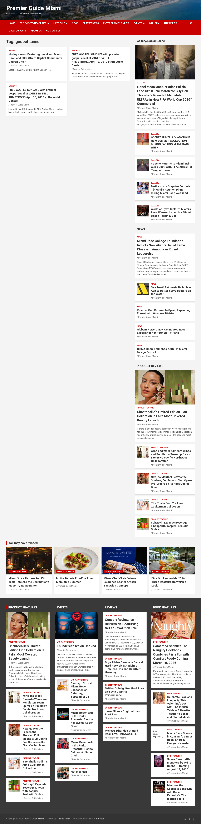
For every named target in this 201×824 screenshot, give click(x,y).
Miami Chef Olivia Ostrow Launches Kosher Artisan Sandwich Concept (120, 582)
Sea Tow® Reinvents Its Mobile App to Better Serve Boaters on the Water (171, 291)
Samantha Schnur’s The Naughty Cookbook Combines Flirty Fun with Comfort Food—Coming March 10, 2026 (171, 654)
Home (12, 23)
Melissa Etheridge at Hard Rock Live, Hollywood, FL (121, 732)
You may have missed (23, 543)
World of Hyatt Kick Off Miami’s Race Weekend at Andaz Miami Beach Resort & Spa (171, 212)
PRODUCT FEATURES (22, 607)
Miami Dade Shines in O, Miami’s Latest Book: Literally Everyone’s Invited (179, 738)
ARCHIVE (12, 51)
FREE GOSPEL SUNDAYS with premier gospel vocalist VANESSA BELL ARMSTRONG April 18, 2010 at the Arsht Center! (97, 60)
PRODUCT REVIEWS (150, 366)
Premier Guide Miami (34, 8)
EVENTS (137, 23)
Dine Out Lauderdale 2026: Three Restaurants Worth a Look (168, 582)
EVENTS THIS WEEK (17, 571)
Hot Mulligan (79, 771)
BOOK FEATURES (164, 607)
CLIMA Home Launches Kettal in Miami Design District (162, 350)
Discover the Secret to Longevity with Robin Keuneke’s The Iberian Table (179, 792)
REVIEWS (111, 607)
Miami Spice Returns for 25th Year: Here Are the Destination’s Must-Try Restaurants (29, 582)
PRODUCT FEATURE (145, 408)
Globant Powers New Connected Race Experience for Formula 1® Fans (161, 331)
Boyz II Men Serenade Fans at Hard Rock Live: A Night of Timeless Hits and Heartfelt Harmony (124, 667)
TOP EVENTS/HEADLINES (32, 23)
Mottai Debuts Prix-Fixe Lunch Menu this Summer (75, 580)
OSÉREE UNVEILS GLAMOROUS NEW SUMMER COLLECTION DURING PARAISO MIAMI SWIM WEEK (170, 142)
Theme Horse (63, 818)
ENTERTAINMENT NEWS (116, 23)
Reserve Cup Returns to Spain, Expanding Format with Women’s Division (163, 311)
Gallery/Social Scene (151, 41)
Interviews (170, 23)
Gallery (141, 83)
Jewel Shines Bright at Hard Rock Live (123, 713)
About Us (36, 30)
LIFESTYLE (59, 23)
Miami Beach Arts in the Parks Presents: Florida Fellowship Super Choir (82, 719)
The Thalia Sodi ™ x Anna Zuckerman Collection (167, 504)
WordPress (99, 818)
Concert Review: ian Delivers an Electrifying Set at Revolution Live (121, 624)
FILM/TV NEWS (91, 23)
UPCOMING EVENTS (65, 642)
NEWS (75, 23)
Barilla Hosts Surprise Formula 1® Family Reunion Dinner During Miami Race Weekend (170, 190)
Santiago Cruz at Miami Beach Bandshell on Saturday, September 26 (81, 690)
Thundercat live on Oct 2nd (76, 646)
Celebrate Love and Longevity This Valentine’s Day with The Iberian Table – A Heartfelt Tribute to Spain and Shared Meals (179, 707)
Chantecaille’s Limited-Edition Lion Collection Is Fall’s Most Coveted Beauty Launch (162, 416)
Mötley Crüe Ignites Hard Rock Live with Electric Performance (124, 692)
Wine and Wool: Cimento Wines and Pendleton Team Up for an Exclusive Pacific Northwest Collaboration (171, 456)
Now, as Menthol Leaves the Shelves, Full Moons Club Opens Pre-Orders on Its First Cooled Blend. (171, 482)
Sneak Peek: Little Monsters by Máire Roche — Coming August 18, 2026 (179, 764)
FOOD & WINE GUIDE (113, 571)
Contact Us (53, 30)
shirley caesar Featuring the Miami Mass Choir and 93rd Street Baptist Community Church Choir (35, 58)
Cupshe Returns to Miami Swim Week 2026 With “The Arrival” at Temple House (171, 167)
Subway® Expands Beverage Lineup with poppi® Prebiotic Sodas (169, 526)
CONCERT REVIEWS (113, 616)
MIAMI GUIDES (16, 30)
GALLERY (154, 23)
